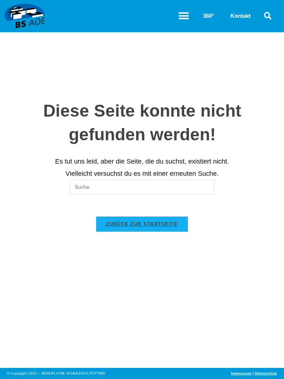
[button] (184, 16)
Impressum (241, 373)
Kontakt (240, 16)
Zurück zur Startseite (142, 224)
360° (208, 16)
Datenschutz (266, 373)
